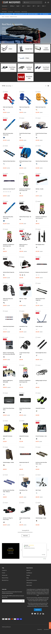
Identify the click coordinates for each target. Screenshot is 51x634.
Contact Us (4, 570)
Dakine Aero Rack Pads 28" (9, 189)
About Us (28, 570)
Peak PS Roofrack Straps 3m (25, 134)
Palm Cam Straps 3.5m (8, 107)
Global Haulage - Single (41, 518)
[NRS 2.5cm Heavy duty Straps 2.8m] (9, 209)
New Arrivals (24, 11)
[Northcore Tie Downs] (25, 264)
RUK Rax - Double (39, 189)
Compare (6, 91)
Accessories (7, 16)
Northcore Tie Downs (24, 272)
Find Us (3, 572)
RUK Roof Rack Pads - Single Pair (40, 299)
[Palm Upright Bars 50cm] (42, 345)
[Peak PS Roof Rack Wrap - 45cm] (9, 400)
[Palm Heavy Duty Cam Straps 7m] (9, 290)
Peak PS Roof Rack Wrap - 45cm (9, 409)
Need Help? (4, 11)
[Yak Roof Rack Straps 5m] (9, 264)
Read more (38, 609)
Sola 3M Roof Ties (23, 490)
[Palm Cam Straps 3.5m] (9, 99)
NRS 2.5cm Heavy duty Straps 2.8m (8, 217)
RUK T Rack (38, 490)
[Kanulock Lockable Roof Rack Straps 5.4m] (25, 372)
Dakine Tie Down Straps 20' (24, 518)
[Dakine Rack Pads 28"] (25, 454)
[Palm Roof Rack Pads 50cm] (42, 153)
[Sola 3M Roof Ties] (25, 482)
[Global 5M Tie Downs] (42, 400)
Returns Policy (5, 577)
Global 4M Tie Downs (7, 436)
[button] (48, 2)
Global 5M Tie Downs (40, 408)
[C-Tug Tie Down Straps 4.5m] (25, 345)
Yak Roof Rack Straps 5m (8, 272)
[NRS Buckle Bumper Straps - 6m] (25, 153)
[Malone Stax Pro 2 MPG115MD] (25, 236)
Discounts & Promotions (31, 580)
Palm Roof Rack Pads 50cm (42, 161)
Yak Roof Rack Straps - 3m (25, 216)
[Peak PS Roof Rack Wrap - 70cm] (25, 400)
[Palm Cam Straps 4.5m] (25, 99)
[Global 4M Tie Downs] (9, 428)
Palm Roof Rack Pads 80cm (9, 161)
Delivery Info (4, 575)
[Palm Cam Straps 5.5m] (42, 99)
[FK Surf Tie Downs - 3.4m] (42, 428)
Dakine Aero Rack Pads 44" (42, 272)
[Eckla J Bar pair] (42, 318)
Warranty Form (5, 580)
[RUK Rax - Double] (42, 181)
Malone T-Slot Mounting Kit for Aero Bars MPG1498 (9, 353)
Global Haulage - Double (8, 462)
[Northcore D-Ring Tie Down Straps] (9, 510)
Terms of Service (46, 629)
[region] (34, 550)
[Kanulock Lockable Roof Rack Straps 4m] (42, 209)
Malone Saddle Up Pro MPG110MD (8, 381)
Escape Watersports (7, 626)
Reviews (28, 575)
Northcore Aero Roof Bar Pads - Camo (41, 463)
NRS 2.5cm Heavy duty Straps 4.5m (8, 134)
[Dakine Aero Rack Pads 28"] (9, 181)
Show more (25, 535)
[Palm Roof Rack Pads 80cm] (9, 153)
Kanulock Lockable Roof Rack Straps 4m (41, 217)
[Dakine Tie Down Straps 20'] (25, 510)
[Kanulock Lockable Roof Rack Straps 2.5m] (25, 181)
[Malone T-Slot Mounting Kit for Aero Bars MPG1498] (9, 345)
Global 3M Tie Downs (24, 436)
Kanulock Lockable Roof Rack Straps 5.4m (24, 381)
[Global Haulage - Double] (9, 454)
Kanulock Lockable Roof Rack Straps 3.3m (8, 245)
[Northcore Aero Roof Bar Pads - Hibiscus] (9, 482)
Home (3, 16)
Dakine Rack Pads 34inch (8, 326)
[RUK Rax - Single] (25, 290)
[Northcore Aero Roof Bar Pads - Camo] (42, 454)
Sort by (3, 85)
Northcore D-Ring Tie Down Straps (8, 518)
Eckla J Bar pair (39, 326)
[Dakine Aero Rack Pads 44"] (42, 264)
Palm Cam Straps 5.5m (41, 107)
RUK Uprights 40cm (40, 244)
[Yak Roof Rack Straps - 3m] (25, 209)
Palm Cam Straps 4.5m (24, 107)
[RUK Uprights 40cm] (42, 236)
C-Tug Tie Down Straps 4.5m (24, 353)
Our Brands (10, 11)
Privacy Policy (39, 629)
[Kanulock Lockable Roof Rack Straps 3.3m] (9, 236)
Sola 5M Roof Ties (23, 326)
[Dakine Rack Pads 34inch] (9, 318)
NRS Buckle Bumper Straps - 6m (25, 161)
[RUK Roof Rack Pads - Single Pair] (42, 290)
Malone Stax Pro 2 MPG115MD (23, 245)
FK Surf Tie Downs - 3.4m (41, 436)
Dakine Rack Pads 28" (24, 462)
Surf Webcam (29, 572)
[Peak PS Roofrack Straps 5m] (42, 125)
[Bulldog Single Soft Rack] (42, 372)
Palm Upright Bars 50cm (41, 352)
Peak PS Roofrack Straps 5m (41, 134)
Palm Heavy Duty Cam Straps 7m (8, 299)
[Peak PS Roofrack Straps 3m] (25, 125)
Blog (27, 577)
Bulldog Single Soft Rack (41, 380)
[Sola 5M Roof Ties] (25, 318)
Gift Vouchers (17, 11)
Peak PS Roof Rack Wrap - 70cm (25, 409)
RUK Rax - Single (23, 298)
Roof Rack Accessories (13, 16)
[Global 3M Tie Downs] (25, 428)
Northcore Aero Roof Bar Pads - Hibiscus (8, 491)
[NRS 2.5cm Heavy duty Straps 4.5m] (9, 125)
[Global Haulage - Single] (42, 510)
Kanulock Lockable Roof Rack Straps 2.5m (24, 189)
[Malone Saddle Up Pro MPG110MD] (9, 372)
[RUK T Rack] (42, 482)
